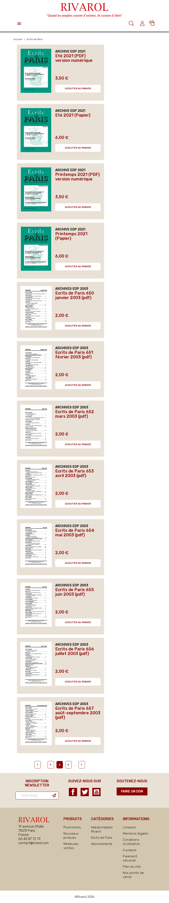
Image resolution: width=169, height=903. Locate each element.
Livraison (129, 827)
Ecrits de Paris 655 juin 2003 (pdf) (74, 591)
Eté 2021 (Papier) (72, 115)
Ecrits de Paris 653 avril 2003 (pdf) (74, 473)
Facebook (73, 792)
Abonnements (102, 844)
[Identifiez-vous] (143, 23)
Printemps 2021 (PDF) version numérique (77, 176)
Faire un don (132, 791)
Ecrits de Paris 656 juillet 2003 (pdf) (74, 651)
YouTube (96, 792)
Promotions (72, 827)
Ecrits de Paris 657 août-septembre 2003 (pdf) (77, 713)
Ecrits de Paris (102, 838)
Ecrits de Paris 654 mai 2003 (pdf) (74, 532)
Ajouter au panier (78, 88)
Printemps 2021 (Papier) (71, 236)
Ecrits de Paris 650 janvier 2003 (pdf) (74, 295)
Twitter (85, 792)
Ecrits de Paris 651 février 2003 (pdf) (74, 354)
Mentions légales (135, 833)
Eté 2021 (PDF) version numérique (74, 58)
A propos (129, 850)
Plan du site (132, 866)
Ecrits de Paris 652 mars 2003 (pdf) (74, 414)
